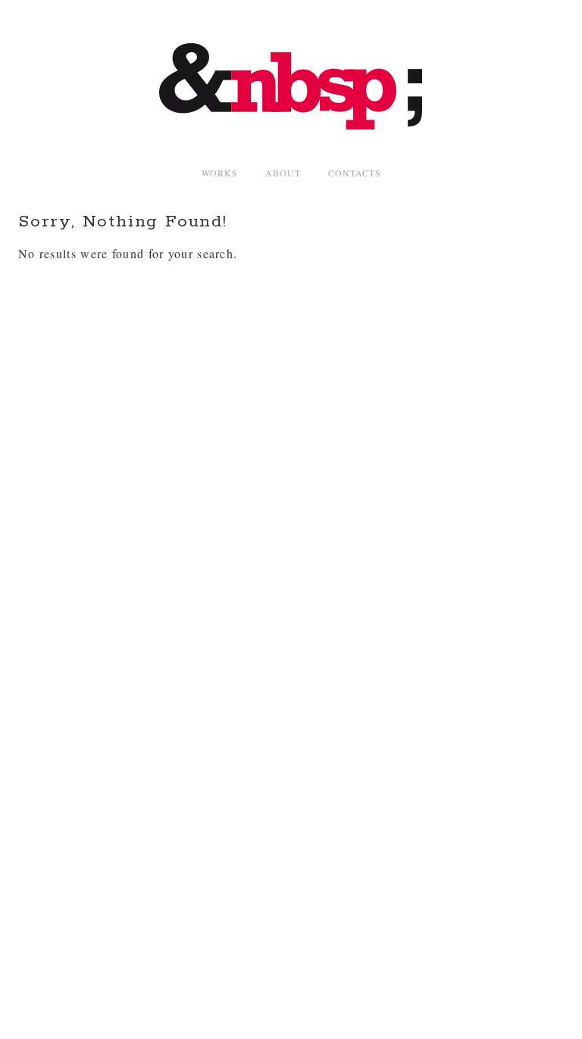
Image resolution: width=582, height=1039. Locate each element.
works (220, 173)
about (283, 173)
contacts (354, 173)
